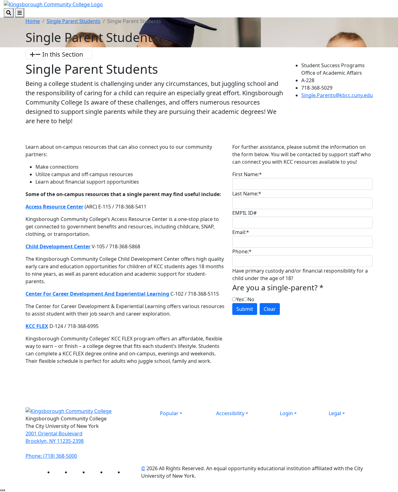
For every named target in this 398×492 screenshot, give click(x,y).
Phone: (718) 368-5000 (51, 455)
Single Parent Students (73, 21)
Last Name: (246, 193)
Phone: (242, 251)
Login (286, 413)
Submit (244, 309)
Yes (240, 299)
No (251, 299)
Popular (169, 413)
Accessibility (230, 413)
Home (32, 21)
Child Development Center (57, 246)
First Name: (247, 174)
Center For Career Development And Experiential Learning (97, 293)
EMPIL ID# (244, 212)
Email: (240, 232)
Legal (335, 413)
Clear (270, 309)
